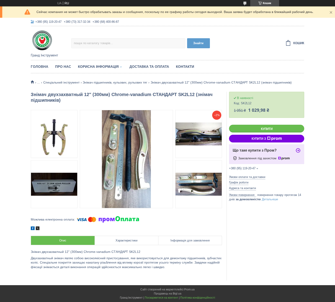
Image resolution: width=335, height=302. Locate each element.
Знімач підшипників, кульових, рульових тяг (115, 82)
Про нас (63, 66)
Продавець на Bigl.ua (167, 293)
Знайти (198, 43)
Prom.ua (189, 289)
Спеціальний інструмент (61, 82)
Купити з (259, 138)
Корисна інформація (98, 66)
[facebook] (33, 229)
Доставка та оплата (149, 66)
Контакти (185, 66)
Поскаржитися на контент (161, 297)
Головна (39, 66)
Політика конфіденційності (197, 297)
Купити (267, 129)
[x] (37, 229)
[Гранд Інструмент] (51, 40)
